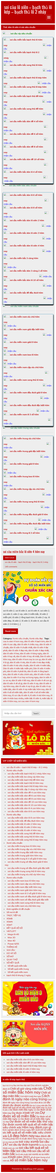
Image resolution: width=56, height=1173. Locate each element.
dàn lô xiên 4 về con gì (41, 680)
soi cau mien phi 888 (10, 1142)
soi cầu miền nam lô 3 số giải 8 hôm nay (27, 893)
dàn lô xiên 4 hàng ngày (31, 653)
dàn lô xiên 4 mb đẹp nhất (37, 662)
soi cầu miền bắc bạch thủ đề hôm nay (26, 780)
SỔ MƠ (10, 956)
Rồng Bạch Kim (48, 1139)
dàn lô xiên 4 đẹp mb (17, 650)
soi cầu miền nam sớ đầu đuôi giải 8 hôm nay (29, 896)
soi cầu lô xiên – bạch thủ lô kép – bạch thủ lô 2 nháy (28, 9)
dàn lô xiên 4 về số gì (12, 683)
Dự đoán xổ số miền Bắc (24, 1114)
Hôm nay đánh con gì (36, 1127)
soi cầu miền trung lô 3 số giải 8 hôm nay (27, 858)
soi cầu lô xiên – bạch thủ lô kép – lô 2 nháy (27, 767)
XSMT (9, 925)
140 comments (11, 566)
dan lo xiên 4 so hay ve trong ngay (22, 677)
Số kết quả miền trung (18, 969)
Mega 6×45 (13, 934)
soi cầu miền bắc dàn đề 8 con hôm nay (26, 798)
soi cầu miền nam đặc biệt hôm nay (25, 887)
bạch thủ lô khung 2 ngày (19, 975)
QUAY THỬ (12, 959)
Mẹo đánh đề (43, 1136)
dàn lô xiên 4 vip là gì (25, 686)
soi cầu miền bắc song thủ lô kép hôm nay (28, 839)
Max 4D (11, 940)
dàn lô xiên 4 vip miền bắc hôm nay (28, 689)
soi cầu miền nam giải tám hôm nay (25, 890)
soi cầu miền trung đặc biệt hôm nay (25, 852)
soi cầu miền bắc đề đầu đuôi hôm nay (26, 821)
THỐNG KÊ (12, 947)
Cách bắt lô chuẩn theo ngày (30, 1096)
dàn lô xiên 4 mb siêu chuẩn (16, 665)
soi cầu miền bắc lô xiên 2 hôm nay (24, 824)
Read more (10, 631)
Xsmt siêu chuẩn (14, 843)
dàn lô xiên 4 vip (30, 683)
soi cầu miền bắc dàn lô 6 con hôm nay (26, 811)
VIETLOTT (11, 931)
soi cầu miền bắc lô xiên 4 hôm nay (24, 551)
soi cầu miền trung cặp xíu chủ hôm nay (26, 849)
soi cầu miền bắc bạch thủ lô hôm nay (25, 783)
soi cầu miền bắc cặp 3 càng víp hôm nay (27, 789)
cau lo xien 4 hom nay (13, 641)
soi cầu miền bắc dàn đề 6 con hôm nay (26, 795)
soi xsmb (33, 1154)
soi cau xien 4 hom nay (28, 701)
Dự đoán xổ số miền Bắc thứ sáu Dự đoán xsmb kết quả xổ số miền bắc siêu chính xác (28, 1124)
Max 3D (11, 937)
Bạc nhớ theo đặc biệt (22, 1085)
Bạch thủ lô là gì (8, 1085)
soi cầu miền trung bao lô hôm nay (24, 846)
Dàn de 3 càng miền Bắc (38, 1105)
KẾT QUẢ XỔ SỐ (15, 928)
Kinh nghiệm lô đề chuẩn (18, 909)
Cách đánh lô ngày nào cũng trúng (26, 1097)
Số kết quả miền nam (18, 972)
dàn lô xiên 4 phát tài (16, 671)
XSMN (10, 921)
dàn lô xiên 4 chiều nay (27, 644)
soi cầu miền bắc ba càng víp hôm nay (26, 776)
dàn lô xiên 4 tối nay (21, 680)
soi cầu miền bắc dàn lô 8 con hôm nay (26, 817)
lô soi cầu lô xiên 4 (20, 695)
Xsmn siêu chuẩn (15, 877)
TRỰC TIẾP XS (14, 915)
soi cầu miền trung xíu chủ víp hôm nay (26, 874)
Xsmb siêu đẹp (36, 638)
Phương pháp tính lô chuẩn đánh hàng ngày (23, 1138)
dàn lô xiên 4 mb (17, 662)
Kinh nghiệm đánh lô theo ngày (17, 1130)
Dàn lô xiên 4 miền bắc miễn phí (17, 668)
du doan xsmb (19, 1105)
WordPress (27, 1169)
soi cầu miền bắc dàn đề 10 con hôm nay (27, 802)
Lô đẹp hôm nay (21, 1135)
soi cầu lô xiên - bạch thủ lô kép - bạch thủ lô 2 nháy (26, 562)
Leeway (40, 1169)
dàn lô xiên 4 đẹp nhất (38, 650)
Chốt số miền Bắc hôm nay (27, 1090)
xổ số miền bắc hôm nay (29, 1160)
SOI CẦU (11, 950)
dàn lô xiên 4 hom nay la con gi (26, 659)
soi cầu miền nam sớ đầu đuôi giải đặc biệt (28, 899)
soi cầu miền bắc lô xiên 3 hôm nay (24, 827)
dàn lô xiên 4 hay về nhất (27, 656)
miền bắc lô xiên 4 (32, 698)
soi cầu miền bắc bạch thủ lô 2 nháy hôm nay (29, 773)
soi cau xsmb (29, 1141)
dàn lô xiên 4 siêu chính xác (20, 674)
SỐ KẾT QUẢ (13, 962)
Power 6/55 (13, 943)
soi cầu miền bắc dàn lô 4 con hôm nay (26, 808)
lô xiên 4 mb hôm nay (40, 695)
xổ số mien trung (37, 1157)
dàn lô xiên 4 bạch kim (34, 641)
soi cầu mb (24, 1151)
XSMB (10, 918)
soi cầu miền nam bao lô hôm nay (24, 880)
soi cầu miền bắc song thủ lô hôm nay (25, 836)
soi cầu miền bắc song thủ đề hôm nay (26, 833)
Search (36, 713)
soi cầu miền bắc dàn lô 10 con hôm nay (27, 805)
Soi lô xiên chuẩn (22, 1154)
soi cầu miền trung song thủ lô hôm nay (26, 871)
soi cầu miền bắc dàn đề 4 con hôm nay (26, 792)
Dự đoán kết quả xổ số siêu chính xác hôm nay (27, 1106)
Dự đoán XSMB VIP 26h (25, 1112)
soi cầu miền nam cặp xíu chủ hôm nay (26, 884)
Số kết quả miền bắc (17, 965)
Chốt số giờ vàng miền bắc (26, 1088)
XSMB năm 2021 (19, 1157)
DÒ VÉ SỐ (11, 953)
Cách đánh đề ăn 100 (38, 1103)
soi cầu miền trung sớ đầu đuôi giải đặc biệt (28, 868)
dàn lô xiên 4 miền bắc (40, 665)
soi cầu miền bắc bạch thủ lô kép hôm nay (28, 786)
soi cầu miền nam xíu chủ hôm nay (24, 906)
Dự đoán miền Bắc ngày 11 (23, 1109)
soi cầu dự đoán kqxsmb (24, 1144)
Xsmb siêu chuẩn (20, 638)
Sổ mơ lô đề (12, 912)
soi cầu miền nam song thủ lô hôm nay (26, 902)
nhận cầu (8, 61)
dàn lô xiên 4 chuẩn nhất (21, 647)
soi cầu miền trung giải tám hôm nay (25, 855)
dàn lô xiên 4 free (11, 653)
